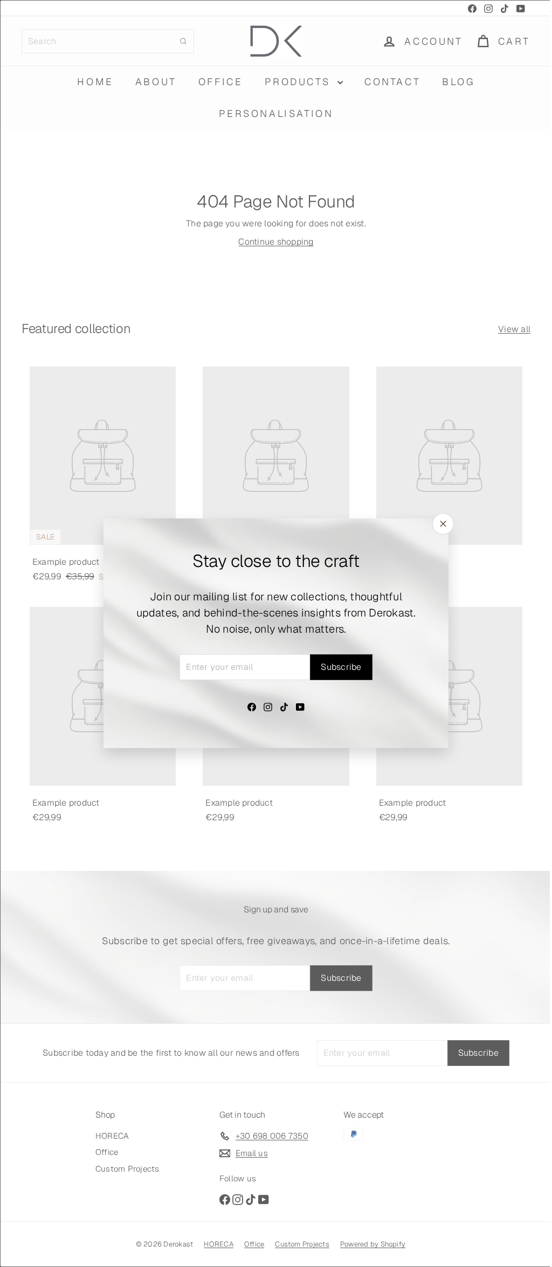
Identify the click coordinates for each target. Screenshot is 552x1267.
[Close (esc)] (439, 524)
